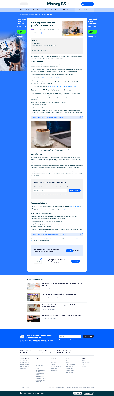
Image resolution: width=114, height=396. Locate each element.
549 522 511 (60, 352)
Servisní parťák (69, 366)
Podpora (68, 358)
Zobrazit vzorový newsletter (42, 341)
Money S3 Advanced (24, 364)
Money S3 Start (23, 368)
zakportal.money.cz (44, 352)
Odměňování (31, 14)
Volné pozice (77, 393)
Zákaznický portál (70, 370)
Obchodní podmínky (82, 387)
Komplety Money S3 (24, 358)
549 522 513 (23, 352)
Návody (68, 360)
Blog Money (53, 358)
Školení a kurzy (69, 368)
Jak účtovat (22, 9)
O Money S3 (65, 9)
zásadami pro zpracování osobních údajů (56, 194)
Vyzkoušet (75, 261)
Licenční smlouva (90, 387)
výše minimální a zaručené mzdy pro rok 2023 (52, 77)
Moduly (37, 358)
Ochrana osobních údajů (60, 387)
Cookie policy (68, 387)
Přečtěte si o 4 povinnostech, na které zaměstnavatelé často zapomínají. (48, 117)
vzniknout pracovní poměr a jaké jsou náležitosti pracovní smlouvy (61, 86)
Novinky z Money (54, 370)
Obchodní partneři (86, 362)
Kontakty (84, 358)
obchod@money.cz (69, 352)
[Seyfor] (23, 393)
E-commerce (58, 9)
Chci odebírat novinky (88, 336)
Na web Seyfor (88, 393)
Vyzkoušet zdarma (20, 32)
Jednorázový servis (70, 364)
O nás (83, 364)
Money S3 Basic (23, 360)
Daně (27, 9)
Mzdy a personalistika (42, 9)
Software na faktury (40, 376)
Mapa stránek (51, 387)
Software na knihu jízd (40, 378)
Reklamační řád (75, 387)
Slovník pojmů (69, 372)
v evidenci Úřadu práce (74, 206)
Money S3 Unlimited (24, 366)
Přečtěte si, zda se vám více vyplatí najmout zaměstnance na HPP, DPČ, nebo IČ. (49, 234)
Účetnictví (33, 9)
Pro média (84, 366)
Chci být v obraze (74, 190)
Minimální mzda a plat (36, 32)
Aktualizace (69, 362)
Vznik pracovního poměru (47, 32)
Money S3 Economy (24, 362)
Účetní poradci (85, 360)
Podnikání (51, 9)
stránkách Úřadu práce (67, 209)
